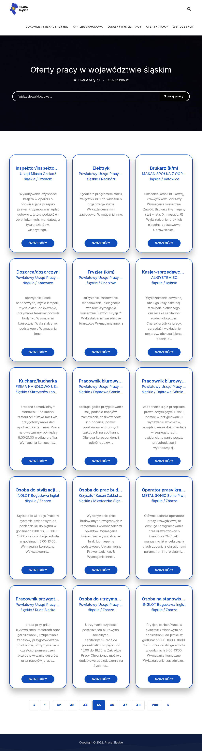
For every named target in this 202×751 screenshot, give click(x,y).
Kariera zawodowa (88, 26)
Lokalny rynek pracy (124, 26)
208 (155, 705)
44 (85, 705)
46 (112, 705)
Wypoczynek (183, 26)
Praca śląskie (89, 80)
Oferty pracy (157, 26)
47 (125, 705)
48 (138, 705)
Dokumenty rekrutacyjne (47, 26)
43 (72, 705)
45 (99, 705)
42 (59, 705)
